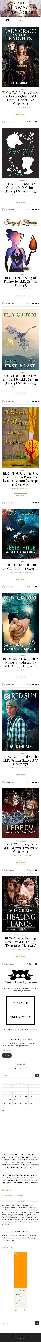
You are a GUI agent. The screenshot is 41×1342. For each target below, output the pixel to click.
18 (10, 1099)
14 (26, 1096)
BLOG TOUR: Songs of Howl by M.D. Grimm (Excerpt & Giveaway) (20, 187)
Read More (20, 114)
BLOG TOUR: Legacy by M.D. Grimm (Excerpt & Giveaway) (20, 848)
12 (15, 1096)
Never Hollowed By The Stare (20, 7)
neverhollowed (9, 122)
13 (20, 1096)
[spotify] (23, 1338)
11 (10, 1096)
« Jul (3, 1110)
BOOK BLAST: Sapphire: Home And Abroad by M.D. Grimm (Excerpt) (20, 662)
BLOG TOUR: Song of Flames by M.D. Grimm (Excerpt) (20, 281)
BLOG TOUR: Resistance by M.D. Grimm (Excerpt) (20, 566)
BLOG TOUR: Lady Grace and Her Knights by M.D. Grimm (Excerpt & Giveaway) (20, 98)
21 (26, 1099)
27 (20, 1103)
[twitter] (17, 1338)
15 (31, 1096)
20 (20, 1099)
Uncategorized (21, 89)
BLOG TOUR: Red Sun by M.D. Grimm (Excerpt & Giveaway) (20, 760)
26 (15, 1103)
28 (26, 1103)
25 (10, 1103)
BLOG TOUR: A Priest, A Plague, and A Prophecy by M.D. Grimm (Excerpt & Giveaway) (20, 478)
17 (4, 1099)
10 (4, 1096)
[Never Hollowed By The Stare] (7, 20)
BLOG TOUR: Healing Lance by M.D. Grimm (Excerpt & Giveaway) (20, 942)
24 (4, 1103)
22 (31, 1099)
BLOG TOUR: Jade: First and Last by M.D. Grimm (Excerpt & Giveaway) (20, 379)
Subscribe (7, 1055)
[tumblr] (20, 1338)
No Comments (26, 107)
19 (15, 1099)
